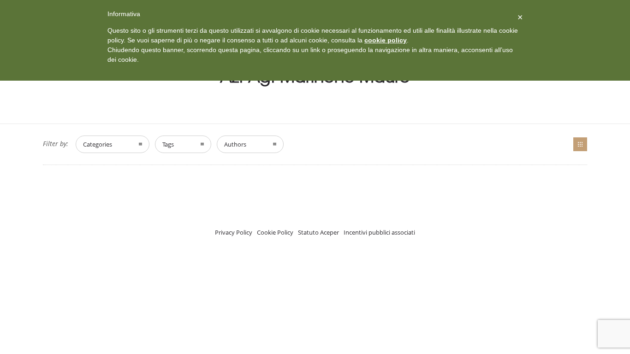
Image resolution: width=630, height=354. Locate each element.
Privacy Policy (233, 232)
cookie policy (385, 40)
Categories (97, 144)
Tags (168, 144)
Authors (235, 144)
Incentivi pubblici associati (379, 232)
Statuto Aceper (318, 232)
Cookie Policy (275, 232)
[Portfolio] (580, 144)
